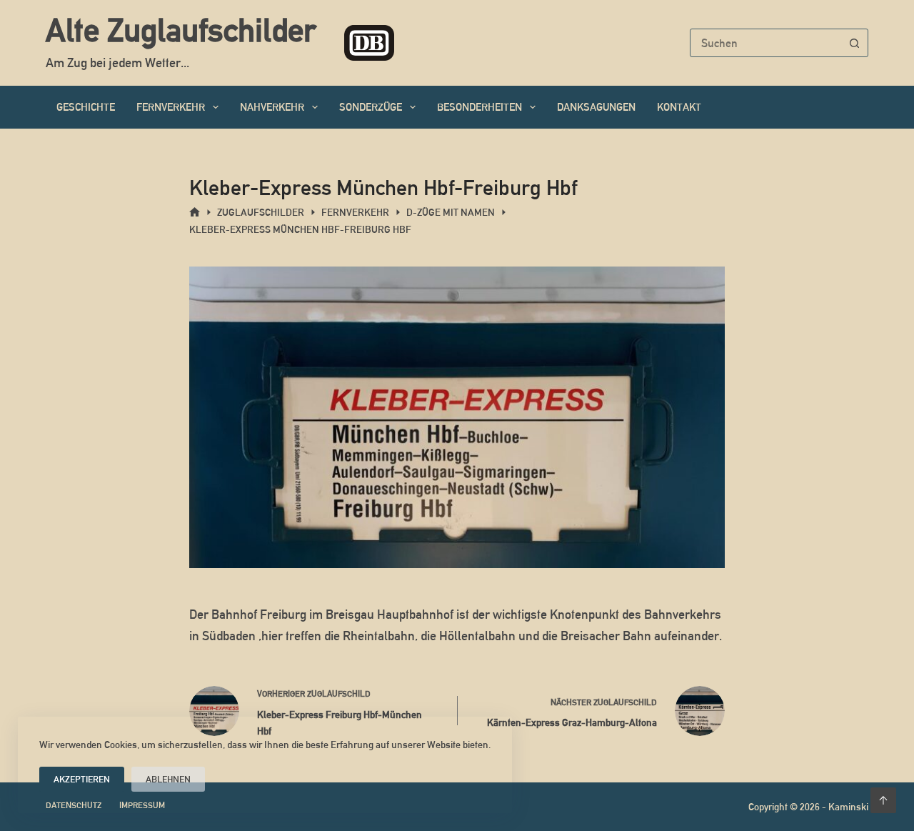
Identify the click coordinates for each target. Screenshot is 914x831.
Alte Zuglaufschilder (181, 30)
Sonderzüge (370, 107)
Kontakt (679, 107)
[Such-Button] (854, 42)
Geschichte (85, 107)
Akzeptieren (82, 779)
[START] (194, 212)
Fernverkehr (170, 107)
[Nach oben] (883, 800)
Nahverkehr (272, 107)
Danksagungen (596, 107)
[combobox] (765, 43)
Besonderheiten (479, 107)
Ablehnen (168, 779)
